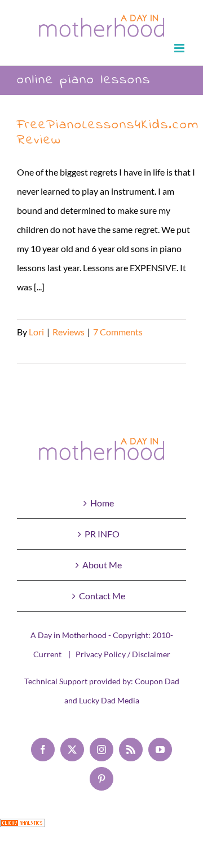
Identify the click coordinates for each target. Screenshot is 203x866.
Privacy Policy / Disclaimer (123, 654)
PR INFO (102, 533)
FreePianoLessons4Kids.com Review (108, 133)
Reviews (68, 331)
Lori (36, 331)
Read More (38, 350)
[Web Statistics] (22, 828)
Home (102, 502)
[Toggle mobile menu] (180, 48)
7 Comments (118, 331)
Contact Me (102, 595)
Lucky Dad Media (109, 700)
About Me (102, 564)
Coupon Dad (157, 681)
